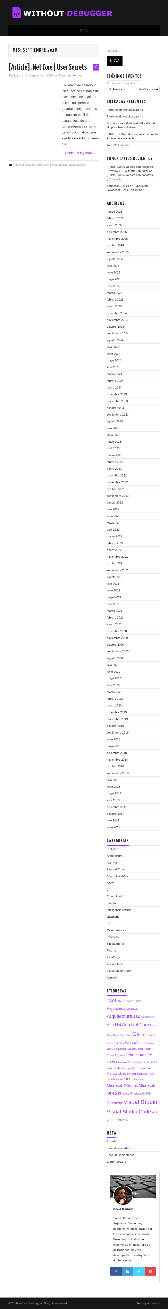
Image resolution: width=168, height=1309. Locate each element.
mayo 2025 (114, 279)
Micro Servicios (116, 930)
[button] (115, 89)
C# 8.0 (144, 1035)
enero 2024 (114, 387)
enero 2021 (114, 624)
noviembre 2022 (117, 482)
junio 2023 (113, 434)
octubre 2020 (115, 644)
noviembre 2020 (117, 637)
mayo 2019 (114, 746)
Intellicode (112, 1068)
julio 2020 (113, 664)
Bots (129, 1035)
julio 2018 (113, 780)
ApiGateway (132, 1009)
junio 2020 (113, 671)
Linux (110, 923)
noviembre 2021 (117, 556)
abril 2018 (113, 800)
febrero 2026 (115, 218)
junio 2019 (113, 739)
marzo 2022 (114, 536)
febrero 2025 (115, 299)
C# (46, 164)
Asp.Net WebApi (117, 876)
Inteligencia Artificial (119, 909)
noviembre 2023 (117, 401)
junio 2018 (113, 786)
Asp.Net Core (34, 164)
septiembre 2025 (118, 252)
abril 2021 (113, 604)
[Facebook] (116, 1271)
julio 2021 (113, 583)
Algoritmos (116, 1008)
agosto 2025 (115, 259)
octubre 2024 (115, 326)
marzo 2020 (114, 692)
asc (136, 1016)
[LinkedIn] (127, 1271)
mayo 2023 (114, 441)
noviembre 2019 (117, 719)
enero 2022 (114, 549)
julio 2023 (113, 428)
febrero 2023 (115, 462)
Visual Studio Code (119, 970)
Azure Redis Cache (116, 1035)
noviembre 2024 (117, 319)
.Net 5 (121, 1001)
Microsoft (131, 1074)
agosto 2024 (115, 340)
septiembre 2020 (118, 651)
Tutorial (111, 950)
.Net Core (113, 849)
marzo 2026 (114, 211)
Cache (152, 1035)
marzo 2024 (114, 374)
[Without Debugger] (65, 12)
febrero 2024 (115, 380)
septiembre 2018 (118, 773)
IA (129, 1062)
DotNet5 (111, 1055)
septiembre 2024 (118, 333)
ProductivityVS (140, 1093)
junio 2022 (113, 516)
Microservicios (116, 1073)
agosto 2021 (115, 577)
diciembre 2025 (117, 232)
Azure (110, 882)
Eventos (122, 1062)
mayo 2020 (114, 678)
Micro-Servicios (141, 1068)
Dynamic (121, 1055)
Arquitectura (115, 855)
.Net (111, 1000)
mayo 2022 (114, 522)
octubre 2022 (115, 489)
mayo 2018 (114, 793)
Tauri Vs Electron (118, 145)
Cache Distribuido (115, 1043)
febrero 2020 (115, 698)
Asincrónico (147, 1017)
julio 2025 (113, 265)
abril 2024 (113, 367)
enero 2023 (114, 468)
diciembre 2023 (117, 394)
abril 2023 (113, 448)
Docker (141, 1049)
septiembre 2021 (118, 570)
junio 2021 (113, 590)
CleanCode (134, 1043)
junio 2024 (113, 353)
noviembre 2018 (117, 759)
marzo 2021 (114, 610)
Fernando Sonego (70, 75)
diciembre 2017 (117, 807)
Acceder (112, 1141)
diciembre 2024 (117, 313)
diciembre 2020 (117, 631)
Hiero (139, 1303)
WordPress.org (116, 1161)
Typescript (115, 1103)
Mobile (125, 1093)
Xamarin (112, 977)
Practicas (113, 937)
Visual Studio (76, 164)
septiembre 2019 (118, 732)
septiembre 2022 (118, 495)
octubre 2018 (115, 766)
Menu (84, 30)
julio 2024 (113, 347)
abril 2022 (113, 529)
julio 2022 (113, 509)
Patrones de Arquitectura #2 (125, 109)
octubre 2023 (115, 407)
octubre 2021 (115, 563)
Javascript (124, 1068)
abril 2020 (113, 685)
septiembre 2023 (118, 414)
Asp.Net (19, 164)
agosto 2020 (115, 658)
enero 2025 (114, 306)
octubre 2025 (115, 245)
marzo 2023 (114, 455)
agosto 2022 (115, 502)
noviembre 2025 (117, 238)
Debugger (132, 1049)
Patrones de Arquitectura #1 (125, 116)
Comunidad (114, 896)
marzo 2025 (114, 292)
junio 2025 (113, 272)
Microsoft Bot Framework (129, 1079)
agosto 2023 (115, 421)
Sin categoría (58, 164)
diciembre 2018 (117, 752)
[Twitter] (139, 1271)
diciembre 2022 (117, 475)
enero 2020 (114, 705)
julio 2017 (113, 820)
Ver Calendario (147, 89)
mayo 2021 (114, 597)
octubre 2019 (115, 725)
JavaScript (113, 916)
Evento (111, 903)
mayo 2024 (114, 360)
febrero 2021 (115, 617)
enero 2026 (114, 225)
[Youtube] (150, 1271)
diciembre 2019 (117, 712)
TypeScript (113, 957)
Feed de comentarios (120, 1154)
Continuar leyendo (80, 153)
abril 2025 (113, 286)
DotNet (149, 1049)
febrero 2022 (115, 543)
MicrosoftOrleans (122, 1085)
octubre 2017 (115, 813)
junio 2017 (113, 827)
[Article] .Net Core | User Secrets (47, 67)
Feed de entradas (118, 1148)
